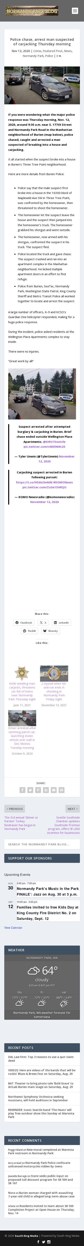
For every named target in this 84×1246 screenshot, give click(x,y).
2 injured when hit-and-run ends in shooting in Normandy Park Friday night (54, 691)
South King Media (26, 1236)
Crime (37, 51)
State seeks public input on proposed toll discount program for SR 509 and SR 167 (40, 1179)
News (68, 51)
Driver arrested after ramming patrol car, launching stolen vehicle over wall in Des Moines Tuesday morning (22, 737)
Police (49, 56)
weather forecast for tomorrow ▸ (42, 1015)
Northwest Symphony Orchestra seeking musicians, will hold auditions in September (38, 1098)
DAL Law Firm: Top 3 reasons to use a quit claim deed (41, 1058)
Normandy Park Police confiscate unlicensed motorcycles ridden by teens (39, 1164)
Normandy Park (33, 56)
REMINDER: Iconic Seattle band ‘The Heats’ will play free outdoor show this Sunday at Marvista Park (41, 1113)
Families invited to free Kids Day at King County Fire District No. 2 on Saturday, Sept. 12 (48, 913)
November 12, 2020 (44, 502)
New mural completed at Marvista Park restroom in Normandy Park (41, 1151)
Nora (11, 1193)
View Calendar (13, 927)
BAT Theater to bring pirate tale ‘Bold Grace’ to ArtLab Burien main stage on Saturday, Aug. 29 (40, 1085)
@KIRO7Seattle (54, 442)
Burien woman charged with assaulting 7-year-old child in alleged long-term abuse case (41, 1194)
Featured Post (52, 51)
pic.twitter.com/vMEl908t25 (44, 446)
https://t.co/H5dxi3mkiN (34, 482)
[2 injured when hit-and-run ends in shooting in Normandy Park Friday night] (54, 674)
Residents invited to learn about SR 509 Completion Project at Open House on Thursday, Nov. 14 (41, 1209)
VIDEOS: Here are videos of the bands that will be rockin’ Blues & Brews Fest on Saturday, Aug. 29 (41, 1072)
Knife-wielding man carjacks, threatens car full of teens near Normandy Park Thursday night (22, 691)
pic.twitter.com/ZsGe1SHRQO (44, 487)
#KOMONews (63, 482)
